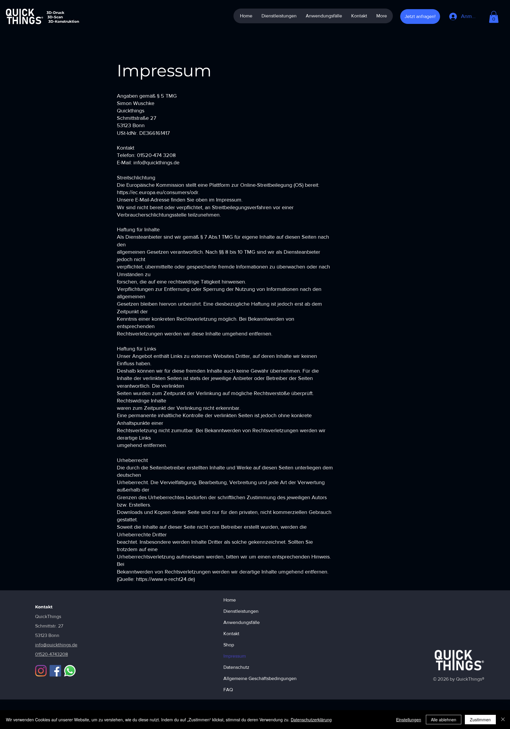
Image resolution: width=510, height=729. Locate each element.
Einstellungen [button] (408, 720)
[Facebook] (55, 670)
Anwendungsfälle (241, 622)
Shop (228, 644)
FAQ (228, 689)
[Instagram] (41, 670)
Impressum (234, 655)
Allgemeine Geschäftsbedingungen (244, 678)
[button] (494, 17)
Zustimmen (480, 720)
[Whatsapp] (70, 670)
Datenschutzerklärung (311, 720)
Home (229, 599)
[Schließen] (502, 719)
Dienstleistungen (241, 611)
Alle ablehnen (443, 720)
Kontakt (231, 633)
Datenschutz (236, 667)
